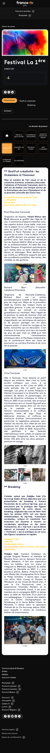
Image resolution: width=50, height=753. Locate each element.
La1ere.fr (6, 704)
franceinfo (6, 701)
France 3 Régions (9, 710)
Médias (5, 675)
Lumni (4, 707)
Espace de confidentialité (11, 737)
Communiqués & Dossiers (13, 668)
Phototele (23, 15)
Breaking (31, 105)
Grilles (4, 671)
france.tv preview (23, 11)
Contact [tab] (7, 111)
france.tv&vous (8, 692)
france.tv (6, 698)
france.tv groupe (9, 686)
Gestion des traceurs (9, 733)
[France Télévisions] (25, 4)
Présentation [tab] (9, 100)
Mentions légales (8, 730)
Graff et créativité (27, 101)
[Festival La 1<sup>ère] (7, 135)
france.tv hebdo (9, 678)
